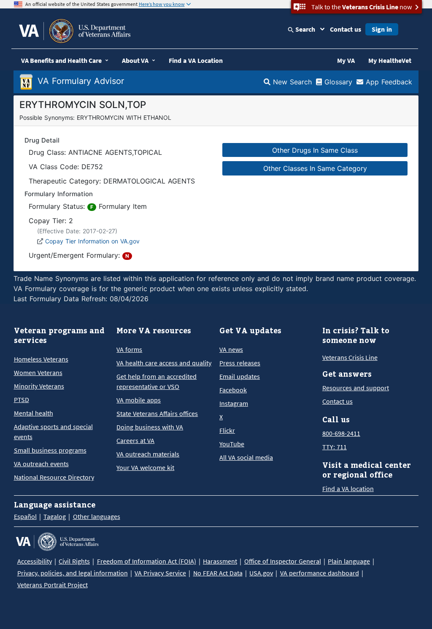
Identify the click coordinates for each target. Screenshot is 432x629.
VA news (231, 349)
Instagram (233, 403)
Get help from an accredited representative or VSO (156, 381)
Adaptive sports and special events (53, 431)
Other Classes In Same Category (315, 168)
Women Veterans (38, 372)
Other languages (96, 516)
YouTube (231, 444)
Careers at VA (135, 440)
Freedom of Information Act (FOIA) (146, 561)
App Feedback (387, 82)
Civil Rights (74, 561)
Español (25, 516)
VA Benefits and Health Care (61, 60)
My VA (346, 60)
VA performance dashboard (319, 573)
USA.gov (261, 573)
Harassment (220, 561)
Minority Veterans (39, 386)
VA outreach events (41, 463)
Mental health (33, 413)
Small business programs (50, 450)
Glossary (337, 82)
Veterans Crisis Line (350, 357)
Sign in (382, 29)
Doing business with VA (149, 427)
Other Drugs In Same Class (315, 150)
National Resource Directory (54, 477)
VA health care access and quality (163, 363)
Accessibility (34, 561)
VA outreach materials (147, 454)
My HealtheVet (389, 60)
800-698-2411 (341, 433)
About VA (135, 60)
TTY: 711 (334, 447)
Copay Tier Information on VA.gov (92, 241)
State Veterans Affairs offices (157, 413)
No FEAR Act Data (218, 573)
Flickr (227, 430)
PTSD (21, 399)
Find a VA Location (196, 60)
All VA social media (246, 457)
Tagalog (54, 516)
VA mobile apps (138, 400)
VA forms (129, 349)
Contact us (345, 29)
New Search (291, 82)
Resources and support (355, 387)
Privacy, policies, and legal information (72, 573)
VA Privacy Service (160, 573)
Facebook (233, 390)
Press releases (239, 363)
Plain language (349, 561)
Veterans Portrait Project (52, 584)
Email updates (239, 376)
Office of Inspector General (282, 561)
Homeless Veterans (41, 359)
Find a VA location (348, 488)
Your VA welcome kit (145, 467)
